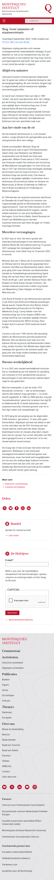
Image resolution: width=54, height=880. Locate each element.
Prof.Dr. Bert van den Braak (15, 42)
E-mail (8, 560)
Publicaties (9, 674)
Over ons (8, 724)
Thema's (8, 707)
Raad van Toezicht (11, 745)
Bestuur (6, 734)
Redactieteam (9, 739)
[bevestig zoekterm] (27, 21)
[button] (6, 787)
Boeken (6, 679)
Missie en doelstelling (12, 729)
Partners (6, 755)
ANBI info (6, 766)
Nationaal (7, 712)
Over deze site (9, 776)
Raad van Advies (10, 750)
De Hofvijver (8, 695)
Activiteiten (10, 657)
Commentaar (11, 651)
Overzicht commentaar (16, 483)
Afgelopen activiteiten (13, 668)
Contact (6, 771)
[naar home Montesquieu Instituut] (14, 6)
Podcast (6, 700)
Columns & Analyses (15, 487)
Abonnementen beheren (21, 619)
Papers (5, 685)
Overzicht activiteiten (12, 662)
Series (5, 690)
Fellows (5, 761)
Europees (7, 717)
